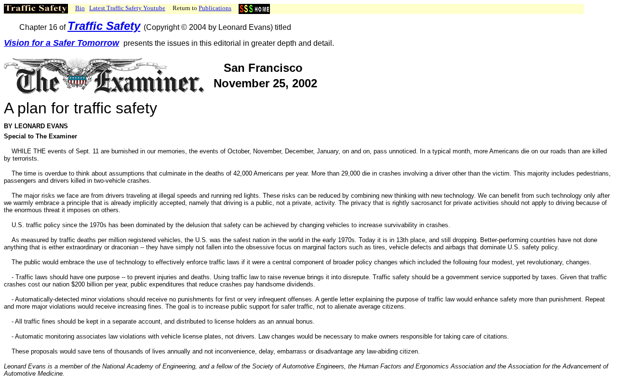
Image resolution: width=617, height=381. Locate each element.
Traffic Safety (103, 25)
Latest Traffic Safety (127, 8)
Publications (215, 8)
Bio (80, 8)
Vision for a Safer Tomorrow (61, 43)
